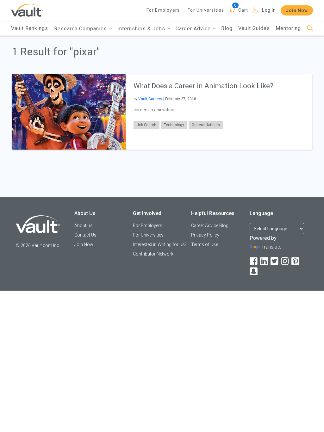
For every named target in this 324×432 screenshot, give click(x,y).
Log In (269, 10)
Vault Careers (150, 99)
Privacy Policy (205, 235)
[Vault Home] (27, 10)
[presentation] (69, 111)
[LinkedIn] (264, 261)
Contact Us (85, 235)
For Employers (163, 10)
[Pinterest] (295, 261)
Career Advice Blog (209, 225)
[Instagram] (285, 261)
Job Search (146, 125)
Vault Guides (254, 28)
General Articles (206, 125)
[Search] (310, 29)
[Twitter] (275, 261)
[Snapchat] (254, 271)
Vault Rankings (29, 28)
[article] (162, 111)
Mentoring (288, 28)
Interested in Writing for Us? (160, 244)
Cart (243, 10)
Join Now (297, 10)
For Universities (206, 10)
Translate (271, 247)
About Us (83, 225)
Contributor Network (153, 253)
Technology (174, 125)
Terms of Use (204, 244)
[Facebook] (254, 261)
